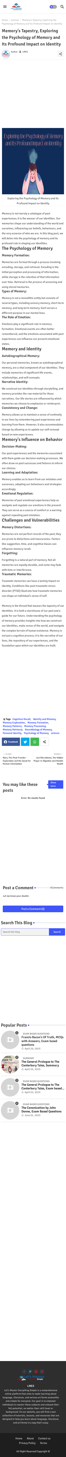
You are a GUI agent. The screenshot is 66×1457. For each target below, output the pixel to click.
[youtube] (36, 1371)
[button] (53, 7)
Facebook (13, 741)
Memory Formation (37, 722)
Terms (43, 1443)
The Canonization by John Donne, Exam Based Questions (41, 1109)
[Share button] (44, 742)
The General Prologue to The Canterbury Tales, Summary (40, 1063)
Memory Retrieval (12, 729)
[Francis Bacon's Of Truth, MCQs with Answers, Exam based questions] (10, 1040)
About (30, 1438)
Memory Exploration (14, 722)
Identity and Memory (44, 719)
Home (5, 20)
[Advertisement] (33, 93)
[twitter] (30, 1371)
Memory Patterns (12, 726)
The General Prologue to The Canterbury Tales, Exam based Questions (41, 1086)
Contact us (44, 1438)
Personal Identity (12, 733)
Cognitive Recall (21, 719)
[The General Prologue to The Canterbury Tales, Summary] (10, 1064)
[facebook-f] (24, 1371)
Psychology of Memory (36, 733)
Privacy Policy (27, 1443)
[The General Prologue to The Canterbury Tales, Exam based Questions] (10, 1087)
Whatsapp (34, 742)
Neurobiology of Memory (38, 729)
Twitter (25, 742)
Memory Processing (35, 726)
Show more (53, 784)
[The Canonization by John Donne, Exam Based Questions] (10, 1110)
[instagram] (42, 1371)
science (15, 20)
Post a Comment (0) (33, 909)
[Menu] (5, 6)
